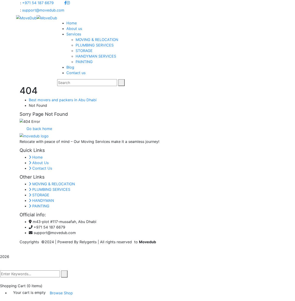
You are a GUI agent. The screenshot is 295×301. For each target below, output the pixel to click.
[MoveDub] (26, 17)
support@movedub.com (43, 10)
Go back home (38, 128)
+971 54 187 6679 (38, 2)
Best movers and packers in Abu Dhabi (63, 100)
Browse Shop (61, 293)
